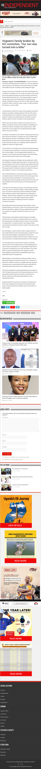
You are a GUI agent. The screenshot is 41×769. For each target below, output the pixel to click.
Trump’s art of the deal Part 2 (20, 484)
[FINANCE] (16, 659)
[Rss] (18, 764)
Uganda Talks (4, 711)
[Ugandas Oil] (16, 511)
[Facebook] (20, 764)
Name (4, 434)
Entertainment (4, 693)
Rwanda (2, 699)
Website (4, 447)
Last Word (3, 714)
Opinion (2, 723)
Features (2, 734)
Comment (5, 417)
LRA (33, 313)
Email (4, 441)
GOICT (33, 762)
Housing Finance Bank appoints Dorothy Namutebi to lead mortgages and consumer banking (19, 397)
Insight (2, 726)
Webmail (2, 755)
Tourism (2, 690)
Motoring (3, 740)
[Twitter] (22, 764)
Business (3, 752)
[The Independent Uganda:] (20, 5)
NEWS (7, 26)
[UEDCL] (16, 624)
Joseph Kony (25, 313)
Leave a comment (9, 51)
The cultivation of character (20, 468)
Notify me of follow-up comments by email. (16, 457)
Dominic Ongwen (10, 313)
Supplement (3, 702)
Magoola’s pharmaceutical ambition (22, 477)
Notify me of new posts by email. (13, 459)
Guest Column (4, 717)
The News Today (5, 749)
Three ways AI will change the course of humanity (17, 21)
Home (2, 26)
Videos (2, 696)
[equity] (20, 585)
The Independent (8, 50)
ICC (18, 313)
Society (2, 737)
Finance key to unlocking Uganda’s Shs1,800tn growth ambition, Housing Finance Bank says (20, 344)
